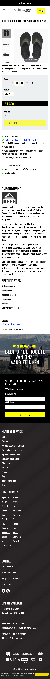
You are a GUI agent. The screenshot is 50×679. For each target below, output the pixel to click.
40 (6, 83)
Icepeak (5, 536)
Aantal (7, 111)
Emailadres (11, 394)
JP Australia (6, 545)
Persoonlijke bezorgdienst (12, 449)
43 (17, 83)
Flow (3, 523)
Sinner (15, 532)
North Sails (17, 514)
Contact (5, 436)
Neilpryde (17, 510)
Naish (15, 506)
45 (27, 83)
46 (32, 83)
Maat (6, 78)
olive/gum (9, 93)
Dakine (4, 510)
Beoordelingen (17, 638)
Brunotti (5, 506)
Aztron (4, 501)
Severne (16, 528)
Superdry (16, 541)
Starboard (17, 536)
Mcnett (16, 497)
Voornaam (10, 402)
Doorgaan (42, 674)
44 (22, 83)
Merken (6, 323)
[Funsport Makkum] (22, 10)
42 (12, 83)
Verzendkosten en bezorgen (13, 445)
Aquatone (5, 497)
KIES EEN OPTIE (12, 123)
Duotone (5, 514)
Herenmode (15, 323)
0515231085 (7, 584)
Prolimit (16, 523)
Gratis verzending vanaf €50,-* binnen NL (20, 139)
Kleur (6, 89)
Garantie (5, 467)
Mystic (15, 501)
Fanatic (5, 519)
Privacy (5, 471)
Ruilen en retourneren (10, 458)
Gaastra (5, 528)
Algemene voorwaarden (11, 454)
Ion (3, 541)
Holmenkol (6, 532)
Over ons (5, 441)
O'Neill (15, 519)
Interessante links (9, 480)
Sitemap (5, 485)
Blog (3, 476)
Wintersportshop (8, 463)
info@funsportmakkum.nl (12, 578)
